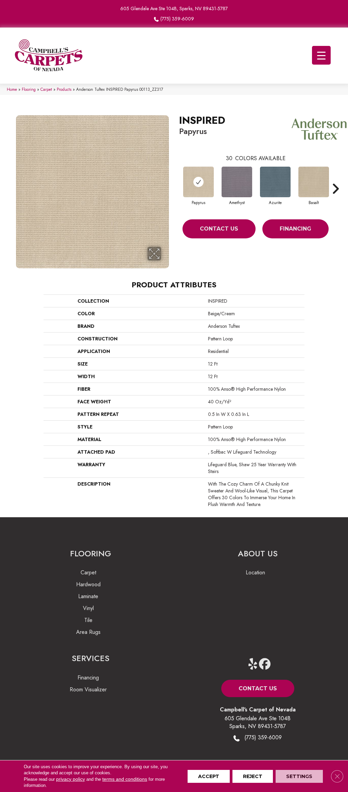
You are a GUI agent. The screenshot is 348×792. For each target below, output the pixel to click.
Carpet (46, 89)
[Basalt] (314, 182)
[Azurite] (275, 182)
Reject (252, 776)
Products (64, 89)
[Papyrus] (198, 182)
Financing (295, 228)
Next (335, 178)
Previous (176, 178)
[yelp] (253, 664)
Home (12, 89)
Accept (208, 776)
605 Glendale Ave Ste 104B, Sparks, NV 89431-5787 (174, 8)
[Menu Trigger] (321, 55)
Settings (299, 776)
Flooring (29, 89)
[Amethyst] (237, 182)
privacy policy (70, 779)
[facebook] (265, 664)
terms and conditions (124, 779)
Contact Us (219, 228)
